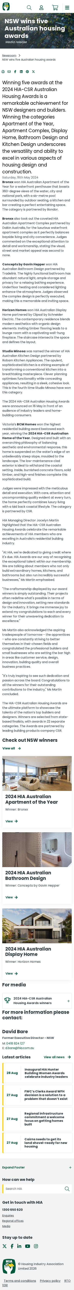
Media (6, 1226)
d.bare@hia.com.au (19, 1048)
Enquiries (8, 1215)
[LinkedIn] (20, 1246)
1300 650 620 (12, 1210)
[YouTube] (29, 1246)
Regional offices (13, 1221)
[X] (6, 1246)
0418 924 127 (15, 1043)
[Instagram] (37, 1246)
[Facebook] (14, 1246)
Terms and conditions (20, 1281)
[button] (41, 7)
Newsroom (9, 55)
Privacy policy (50, 1281)
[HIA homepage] (6, 7)
